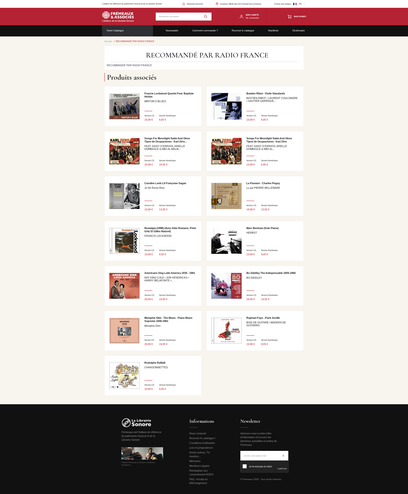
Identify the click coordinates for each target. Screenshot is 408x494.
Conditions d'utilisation (202, 443)
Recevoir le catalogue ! (202, 438)
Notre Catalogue (115, 30)
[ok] (283, 456)
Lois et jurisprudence (201, 447)
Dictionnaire (298, 30)
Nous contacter (197, 433)
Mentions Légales (199, 466)
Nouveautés (172, 30)
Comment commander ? (205, 30)
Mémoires (194, 461)
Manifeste (273, 30)
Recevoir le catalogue (243, 30)
